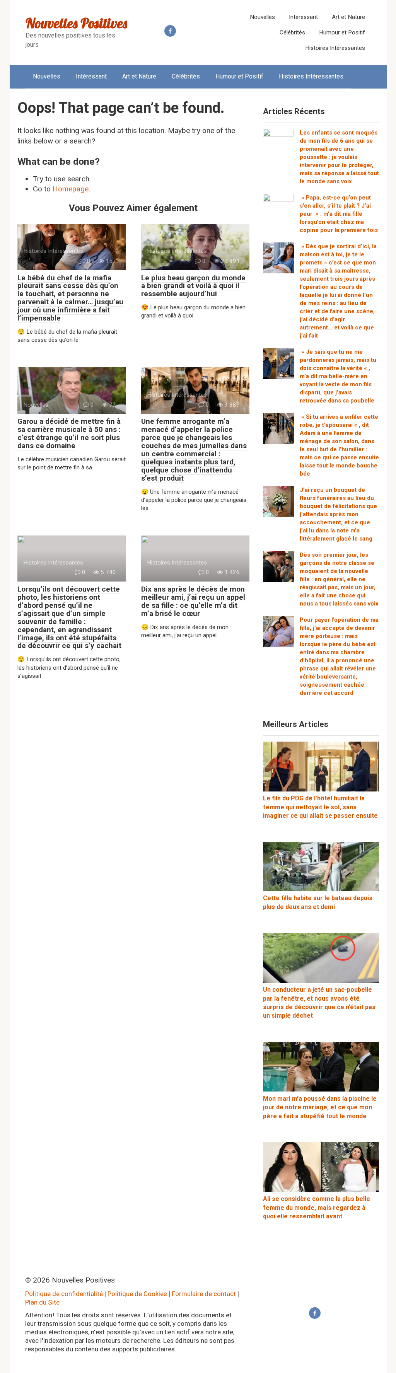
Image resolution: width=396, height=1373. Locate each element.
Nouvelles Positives (76, 23)
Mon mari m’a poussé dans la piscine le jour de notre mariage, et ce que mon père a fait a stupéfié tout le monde (320, 1107)
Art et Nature (348, 17)
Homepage (71, 188)
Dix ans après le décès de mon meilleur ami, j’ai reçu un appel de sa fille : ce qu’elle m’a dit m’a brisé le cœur (193, 601)
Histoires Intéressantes (335, 47)
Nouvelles (262, 17)
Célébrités (292, 32)
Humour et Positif (342, 32)
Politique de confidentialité (64, 1294)
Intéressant (303, 17)
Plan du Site (42, 1302)
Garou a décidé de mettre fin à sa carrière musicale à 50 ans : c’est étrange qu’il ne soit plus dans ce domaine (69, 433)
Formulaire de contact (204, 1294)
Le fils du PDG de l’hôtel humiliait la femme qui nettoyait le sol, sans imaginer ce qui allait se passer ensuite (320, 807)
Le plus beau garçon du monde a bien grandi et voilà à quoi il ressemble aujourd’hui (193, 285)
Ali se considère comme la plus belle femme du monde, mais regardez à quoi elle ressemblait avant (316, 1207)
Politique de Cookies (137, 1294)
